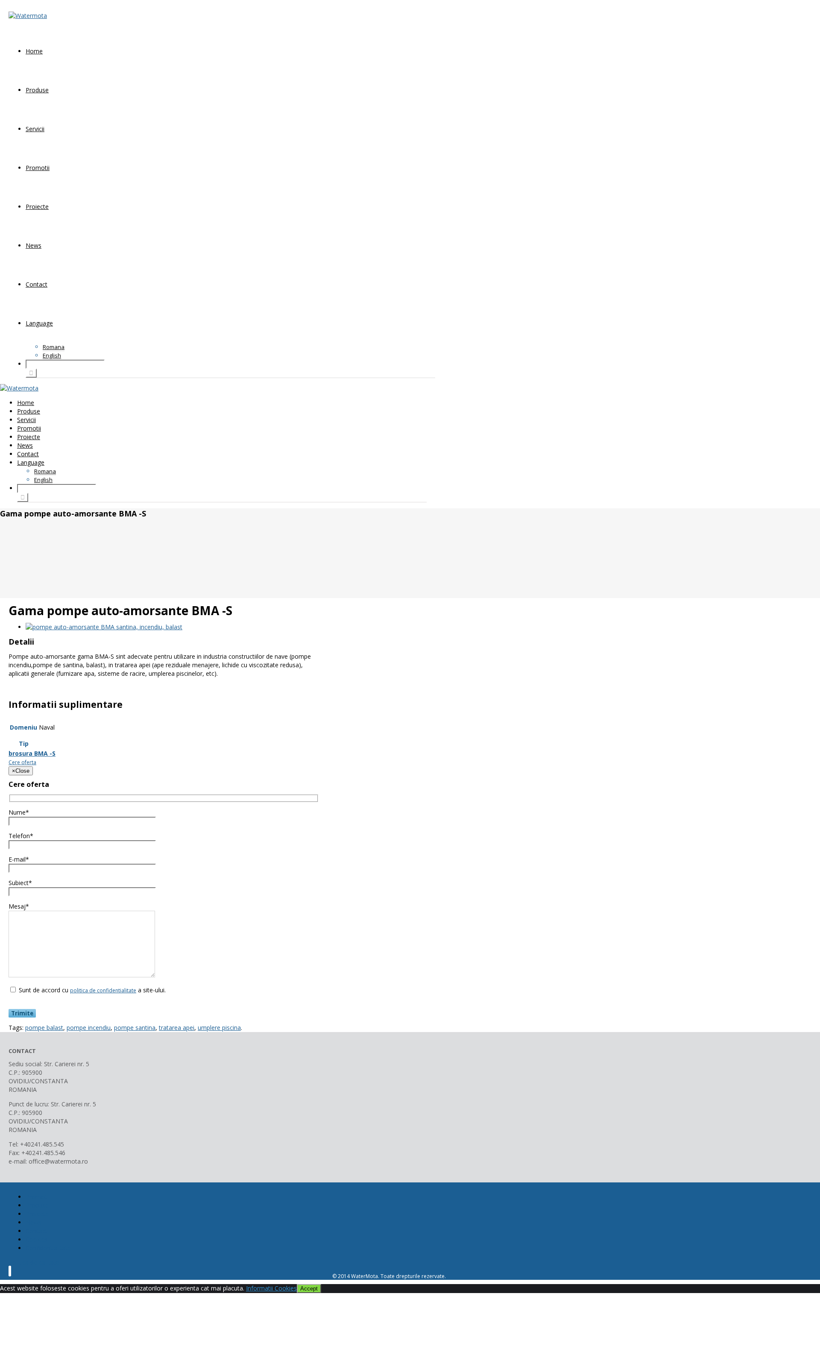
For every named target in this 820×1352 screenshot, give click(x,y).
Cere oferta (22, 762)
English (52, 355)
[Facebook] (10, 1271)
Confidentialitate (48, 1248)
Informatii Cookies (271, 1288)
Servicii (35, 129)
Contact (36, 284)
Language (39, 323)
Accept (309, 1288)
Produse (37, 90)
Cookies (37, 1239)
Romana (53, 347)
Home (34, 51)
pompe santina (134, 1028)
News (33, 245)
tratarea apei (176, 1028)
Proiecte (37, 206)
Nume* (19, 812)
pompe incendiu (89, 1028)
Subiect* (20, 883)
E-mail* (19, 859)
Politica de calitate (34, 1262)
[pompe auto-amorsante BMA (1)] (104, 627)
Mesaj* (19, 906)
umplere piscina (219, 1028)
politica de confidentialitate (103, 990)
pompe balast (44, 1028)
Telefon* (21, 836)
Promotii (38, 168)
